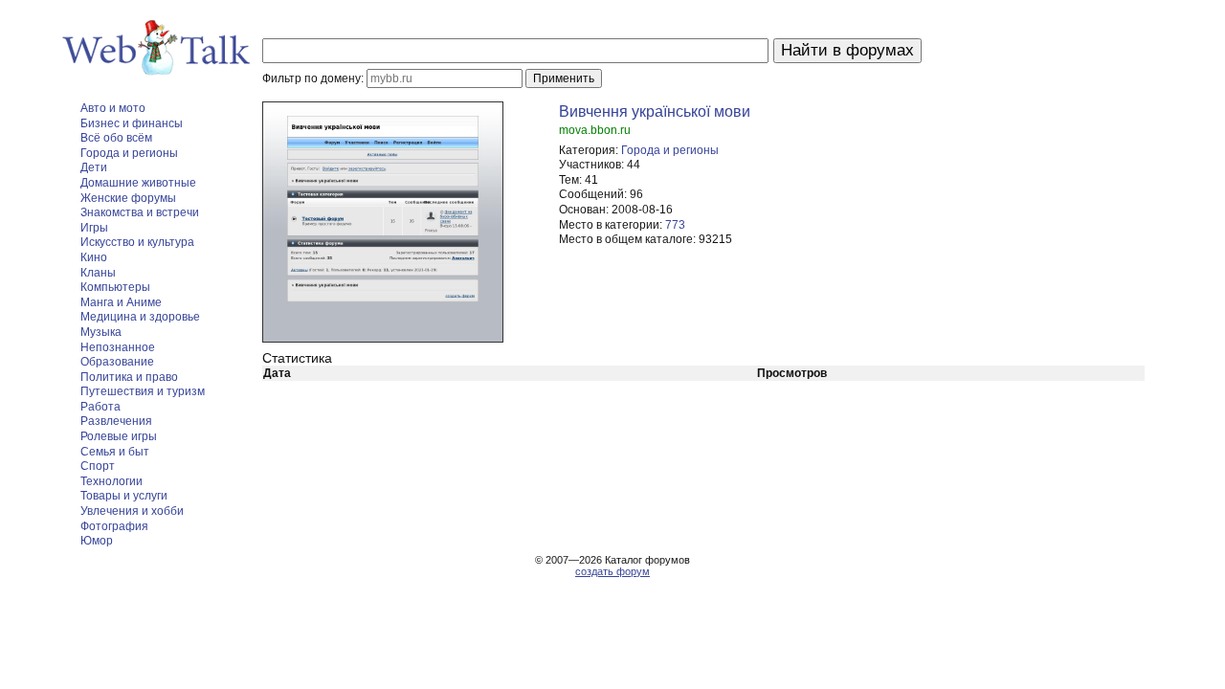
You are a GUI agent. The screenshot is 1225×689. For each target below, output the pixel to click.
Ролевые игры (118, 436)
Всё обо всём (116, 137)
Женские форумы (128, 198)
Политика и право (129, 377)
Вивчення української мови (654, 111)
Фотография (114, 526)
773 (675, 225)
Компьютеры (115, 287)
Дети (93, 167)
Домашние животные (138, 182)
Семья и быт (114, 451)
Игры (94, 227)
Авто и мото (112, 108)
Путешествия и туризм (142, 391)
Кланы (98, 272)
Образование (117, 361)
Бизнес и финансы (131, 123)
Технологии (111, 481)
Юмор (96, 540)
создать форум (612, 571)
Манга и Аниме (121, 302)
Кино (93, 257)
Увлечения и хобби (132, 511)
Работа (100, 406)
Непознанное (117, 347)
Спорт (97, 466)
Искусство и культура (137, 242)
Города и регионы (129, 153)
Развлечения (116, 421)
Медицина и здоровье (140, 316)
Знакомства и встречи (139, 212)
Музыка (101, 332)
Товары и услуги (123, 495)
